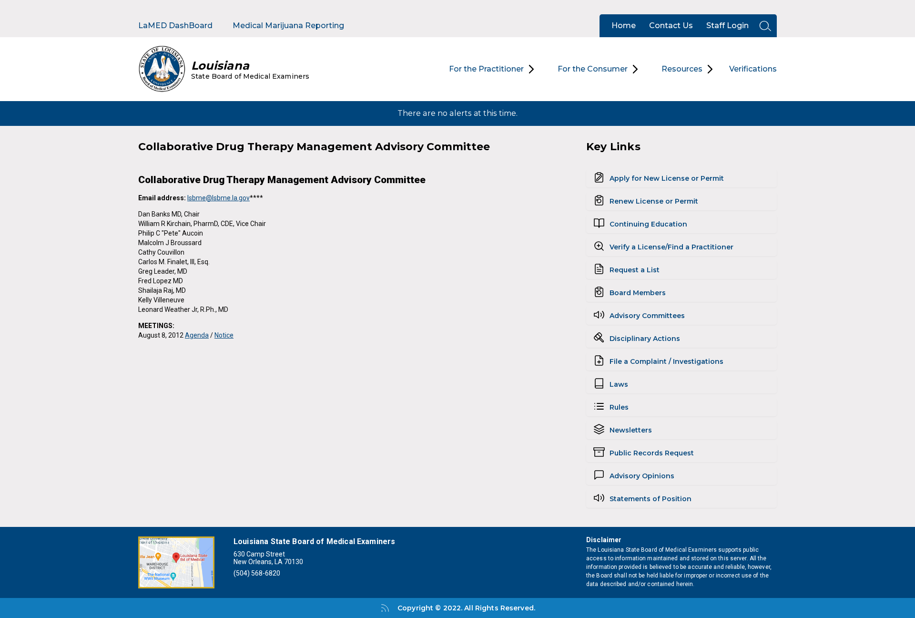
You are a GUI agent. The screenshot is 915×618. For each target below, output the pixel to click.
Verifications (753, 68)
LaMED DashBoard (175, 25)
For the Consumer (593, 68)
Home (623, 25)
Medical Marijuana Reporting (288, 25)
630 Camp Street (259, 554)
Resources (681, 68)
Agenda (197, 335)
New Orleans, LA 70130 (268, 561)
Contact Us (671, 25)
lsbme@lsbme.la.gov (218, 198)
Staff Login (727, 25)
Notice (224, 335)
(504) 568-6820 (257, 573)
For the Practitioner (486, 68)
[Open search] (762, 26)
